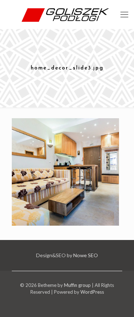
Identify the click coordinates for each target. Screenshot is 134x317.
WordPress (92, 292)
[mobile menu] (124, 14)
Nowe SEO (85, 255)
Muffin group (77, 285)
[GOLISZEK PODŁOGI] (67, 14)
